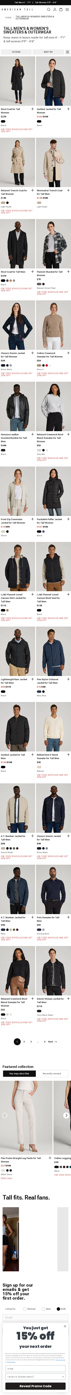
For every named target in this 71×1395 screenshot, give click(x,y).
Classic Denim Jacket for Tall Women (13, 355)
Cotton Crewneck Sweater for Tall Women (50, 355)
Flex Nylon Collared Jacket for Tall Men (47, 681)
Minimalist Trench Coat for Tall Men (49, 192)
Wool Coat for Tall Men (13, 272)
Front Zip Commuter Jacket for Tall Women (13, 521)
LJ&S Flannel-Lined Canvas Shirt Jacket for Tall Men (13, 598)
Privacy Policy (11, 1362)
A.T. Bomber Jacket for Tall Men (13, 838)
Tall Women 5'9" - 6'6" (46, 2)
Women (31, 1309)
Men (48, 1309)
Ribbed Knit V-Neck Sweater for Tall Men (48, 757)
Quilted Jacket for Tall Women (49, 111)
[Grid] (67, 52)
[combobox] (35, 1376)
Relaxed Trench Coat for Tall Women (14, 192)
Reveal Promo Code (36, 1386)
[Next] (66, 1115)
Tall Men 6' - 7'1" (22, 2)
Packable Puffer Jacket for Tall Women (49, 521)
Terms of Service (60, 1359)
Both (63, 1309)
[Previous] (5, 1115)
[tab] (19, 1073)
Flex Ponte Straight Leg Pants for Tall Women (21, 1160)
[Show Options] (63, 1376)
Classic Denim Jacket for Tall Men (49, 838)
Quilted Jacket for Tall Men (13, 757)
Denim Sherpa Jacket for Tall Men (50, 1001)
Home (8, 18)
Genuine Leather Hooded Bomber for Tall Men (14, 438)
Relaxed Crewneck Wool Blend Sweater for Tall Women (50, 438)
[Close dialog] (65, 1326)
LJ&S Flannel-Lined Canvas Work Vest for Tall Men (48, 598)
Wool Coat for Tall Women (10, 111)
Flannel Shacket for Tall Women (50, 274)
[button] (28, 1239)
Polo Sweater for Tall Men (48, 919)
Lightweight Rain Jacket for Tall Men (14, 681)
